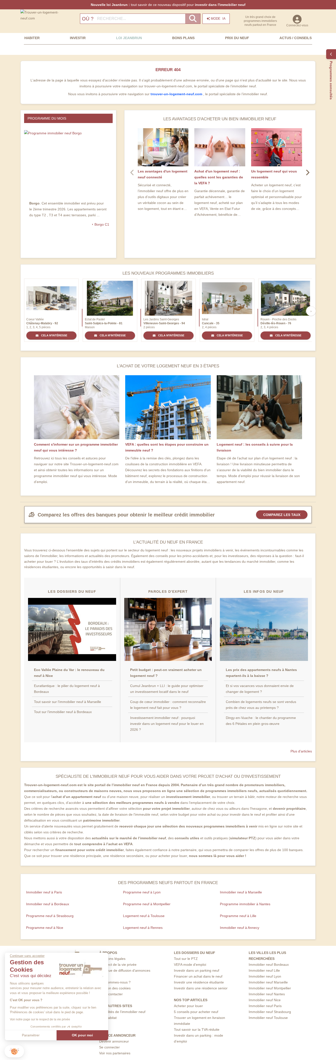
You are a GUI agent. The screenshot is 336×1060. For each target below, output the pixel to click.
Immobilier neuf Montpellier (270, 988)
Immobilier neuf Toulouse (268, 1018)
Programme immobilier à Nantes (245, 904)
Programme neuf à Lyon (142, 892)
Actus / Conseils (295, 38)
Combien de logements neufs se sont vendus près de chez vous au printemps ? (261, 705)
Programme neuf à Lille (238, 916)
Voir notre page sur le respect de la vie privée (40, 1019)
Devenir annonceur (114, 1041)
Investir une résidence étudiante (199, 982)
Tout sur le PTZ (186, 959)
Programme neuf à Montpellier (146, 904)
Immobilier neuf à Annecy (239, 928)
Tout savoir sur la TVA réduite (196, 1029)
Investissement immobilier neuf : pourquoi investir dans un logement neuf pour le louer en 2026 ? (167, 724)
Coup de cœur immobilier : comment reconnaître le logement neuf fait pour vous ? (168, 705)
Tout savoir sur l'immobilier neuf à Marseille (67, 702)
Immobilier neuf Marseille (268, 982)
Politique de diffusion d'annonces (124, 970)
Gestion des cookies (115, 988)
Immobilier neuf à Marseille (241, 892)
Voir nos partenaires (114, 1053)
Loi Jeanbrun (129, 38)
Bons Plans (183, 38)
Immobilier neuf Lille (264, 970)
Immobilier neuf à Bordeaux (47, 904)
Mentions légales (112, 959)
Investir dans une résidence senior (201, 988)
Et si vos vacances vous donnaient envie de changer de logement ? (260, 689)
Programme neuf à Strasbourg (50, 916)
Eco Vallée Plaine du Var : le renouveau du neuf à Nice (69, 673)
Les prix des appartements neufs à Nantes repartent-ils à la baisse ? (261, 673)
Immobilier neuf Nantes (267, 994)
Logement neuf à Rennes (143, 928)
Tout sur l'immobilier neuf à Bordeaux (63, 712)
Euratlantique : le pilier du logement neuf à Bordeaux (67, 689)
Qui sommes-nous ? (115, 982)
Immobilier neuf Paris (265, 1006)
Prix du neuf (237, 38)
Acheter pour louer (188, 1006)
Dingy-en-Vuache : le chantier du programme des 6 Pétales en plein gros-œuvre (261, 721)
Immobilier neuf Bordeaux (269, 964)
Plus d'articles (301, 751)
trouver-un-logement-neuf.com (177, 94)
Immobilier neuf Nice (265, 1000)
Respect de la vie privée (118, 964)
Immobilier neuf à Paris (44, 892)
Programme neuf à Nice (44, 928)
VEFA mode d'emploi (190, 964)
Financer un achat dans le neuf (198, 976)
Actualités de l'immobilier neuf (122, 1012)
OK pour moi (82, 1035)
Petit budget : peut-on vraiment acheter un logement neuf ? (166, 673)
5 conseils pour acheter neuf (196, 1012)
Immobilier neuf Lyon (265, 976)
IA (218, 18)
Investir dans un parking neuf (196, 970)
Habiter (32, 38)
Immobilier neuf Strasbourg (270, 1012)
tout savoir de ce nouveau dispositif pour (168, 5)
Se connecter (109, 1047)
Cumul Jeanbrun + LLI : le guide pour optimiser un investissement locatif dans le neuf (166, 689)
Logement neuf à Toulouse (144, 916)
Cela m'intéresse (53, 335)
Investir (78, 38)
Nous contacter (111, 994)
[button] (14, 1051)
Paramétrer (31, 1035)
